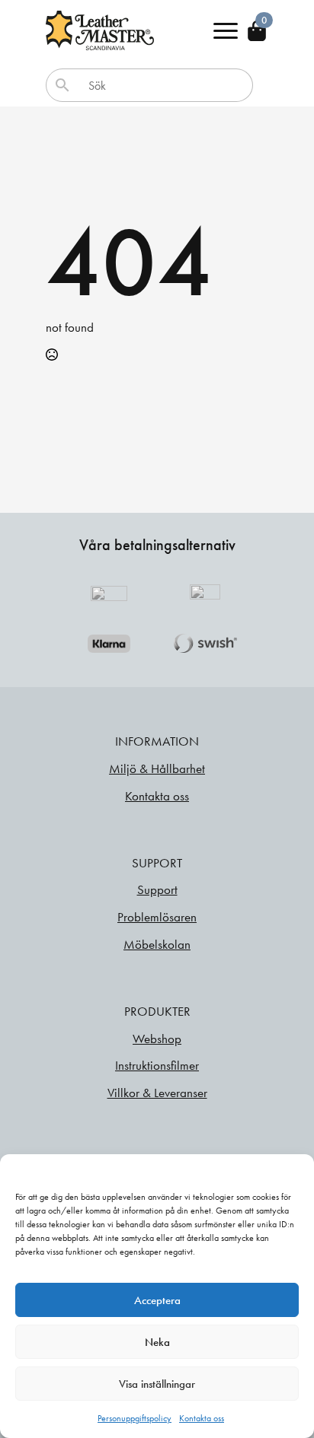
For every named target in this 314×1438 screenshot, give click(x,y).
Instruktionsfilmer (157, 1065)
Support (157, 889)
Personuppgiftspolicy (134, 1418)
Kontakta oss (201, 1418)
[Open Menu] (225, 30)
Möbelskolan (157, 944)
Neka (157, 1342)
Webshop (157, 1038)
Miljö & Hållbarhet (157, 768)
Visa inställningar (157, 1384)
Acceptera (157, 1300)
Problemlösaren (157, 916)
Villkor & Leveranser (157, 1092)
